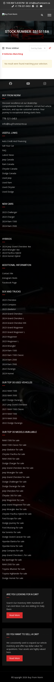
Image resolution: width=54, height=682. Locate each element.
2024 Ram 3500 (9, 226)
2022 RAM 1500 (9, 390)
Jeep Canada (8, 159)
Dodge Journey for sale (13, 523)
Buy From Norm (35, 677)
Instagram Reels (9, 278)
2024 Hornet (8, 373)
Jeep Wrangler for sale (12, 472)
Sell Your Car (8, 145)
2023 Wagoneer (9, 336)
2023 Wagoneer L (10, 341)
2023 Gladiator (9, 309)
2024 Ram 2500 (9, 359)
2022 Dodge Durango (12, 423)
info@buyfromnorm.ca (39, 3)
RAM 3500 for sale (10, 458)
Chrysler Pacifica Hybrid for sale (17, 513)
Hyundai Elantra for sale (13, 541)
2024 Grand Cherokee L (13, 318)
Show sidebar (12, 48)
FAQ (4, 150)
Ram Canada (8, 164)
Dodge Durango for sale (13, 486)
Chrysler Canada (9, 168)
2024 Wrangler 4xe (11, 249)
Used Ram (7, 182)
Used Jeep (7, 178)
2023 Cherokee (9, 300)
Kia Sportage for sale (12, 559)
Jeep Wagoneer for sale (13, 500)
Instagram (45, 83)
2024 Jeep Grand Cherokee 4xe (16, 246)
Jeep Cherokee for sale (12, 491)
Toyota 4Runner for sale (13, 569)
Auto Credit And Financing (14, 141)
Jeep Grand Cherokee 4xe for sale (17, 468)
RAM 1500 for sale (10, 440)
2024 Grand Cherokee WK (14, 323)
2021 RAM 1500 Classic (13, 409)
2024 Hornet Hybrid (11, 256)
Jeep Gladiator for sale (12, 449)
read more (14, 615)
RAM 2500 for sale (10, 564)
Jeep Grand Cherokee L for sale (16, 555)
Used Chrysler (8, 187)
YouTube (28, 83)
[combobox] (38, 48)
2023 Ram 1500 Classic (13, 355)
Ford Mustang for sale (12, 527)
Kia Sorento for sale (11, 532)
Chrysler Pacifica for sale (13, 454)
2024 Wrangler (9, 346)
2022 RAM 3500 (9, 395)
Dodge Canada (9, 173)
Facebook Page (9, 282)
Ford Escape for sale (11, 518)
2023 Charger (8, 216)
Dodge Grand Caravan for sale (16, 536)
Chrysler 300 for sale (11, 495)
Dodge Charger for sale (13, 463)
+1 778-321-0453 (22, 6)
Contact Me (7, 273)
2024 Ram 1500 (9, 221)
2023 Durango (9, 368)
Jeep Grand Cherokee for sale (16, 477)
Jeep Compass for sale (12, 550)
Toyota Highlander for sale (14, 573)
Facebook (10, 83)
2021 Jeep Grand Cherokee (14, 404)
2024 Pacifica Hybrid (11, 252)
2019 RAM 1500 (9, 413)
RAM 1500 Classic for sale (14, 445)
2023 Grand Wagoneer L (13, 332)
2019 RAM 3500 (9, 418)
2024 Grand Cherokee (12, 313)
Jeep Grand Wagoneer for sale (16, 504)
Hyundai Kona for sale (12, 546)
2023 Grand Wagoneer (12, 327)
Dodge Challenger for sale (14, 481)
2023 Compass (9, 304)
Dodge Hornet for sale (12, 578)
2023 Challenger (9, 212)
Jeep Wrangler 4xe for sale (14, 509)
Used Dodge (8, 191)
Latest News (8, 155)
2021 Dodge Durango (12, 400)
